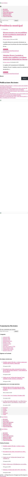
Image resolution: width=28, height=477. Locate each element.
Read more (5, 49)
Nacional (7, 343)
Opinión (6, 345)
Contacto (6, 10)
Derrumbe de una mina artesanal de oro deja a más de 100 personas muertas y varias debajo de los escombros (13, 89)
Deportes (6, 338)
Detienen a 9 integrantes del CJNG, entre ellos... (14, 469)
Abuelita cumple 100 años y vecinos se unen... (14, 446)
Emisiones (6, 339)
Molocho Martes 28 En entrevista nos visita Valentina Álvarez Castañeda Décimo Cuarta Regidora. (14, 388)
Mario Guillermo (7, 39)
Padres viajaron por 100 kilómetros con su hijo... (15, 464)
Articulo (6, 337)
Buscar (2, 76)
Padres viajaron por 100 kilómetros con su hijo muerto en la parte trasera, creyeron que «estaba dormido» (14, 94)
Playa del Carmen (8, 12)
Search (16, 20)
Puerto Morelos (7, 16)
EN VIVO (5, 9)
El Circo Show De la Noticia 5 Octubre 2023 (14, 395)
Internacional (7, 341)
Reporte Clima (7, 13)
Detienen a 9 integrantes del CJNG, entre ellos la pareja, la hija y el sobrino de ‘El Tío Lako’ (13, 97)
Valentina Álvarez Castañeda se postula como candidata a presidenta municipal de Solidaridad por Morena (15, 57)
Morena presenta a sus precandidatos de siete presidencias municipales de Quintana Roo (15, 34)
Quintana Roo (7, 15)
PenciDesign (3, 476)
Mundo (6, 342)
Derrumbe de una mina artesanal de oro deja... (14, 451)
